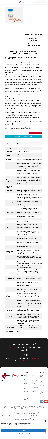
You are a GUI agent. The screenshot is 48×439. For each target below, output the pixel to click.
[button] (45, 421)
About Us (26, 388)
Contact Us (26, 391)
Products (26, 386)
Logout (33, 378)
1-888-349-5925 (35, 358)
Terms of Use (42, 385)
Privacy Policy (27, 433)
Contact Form (27, 361)
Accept (23, 430)
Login (33, 375)
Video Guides (26, 379)
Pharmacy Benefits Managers (42, 392)
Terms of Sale (43, 388)
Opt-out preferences (20, 433)
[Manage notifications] (45, 432)
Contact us (11, 347)
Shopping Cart (35, 380)
